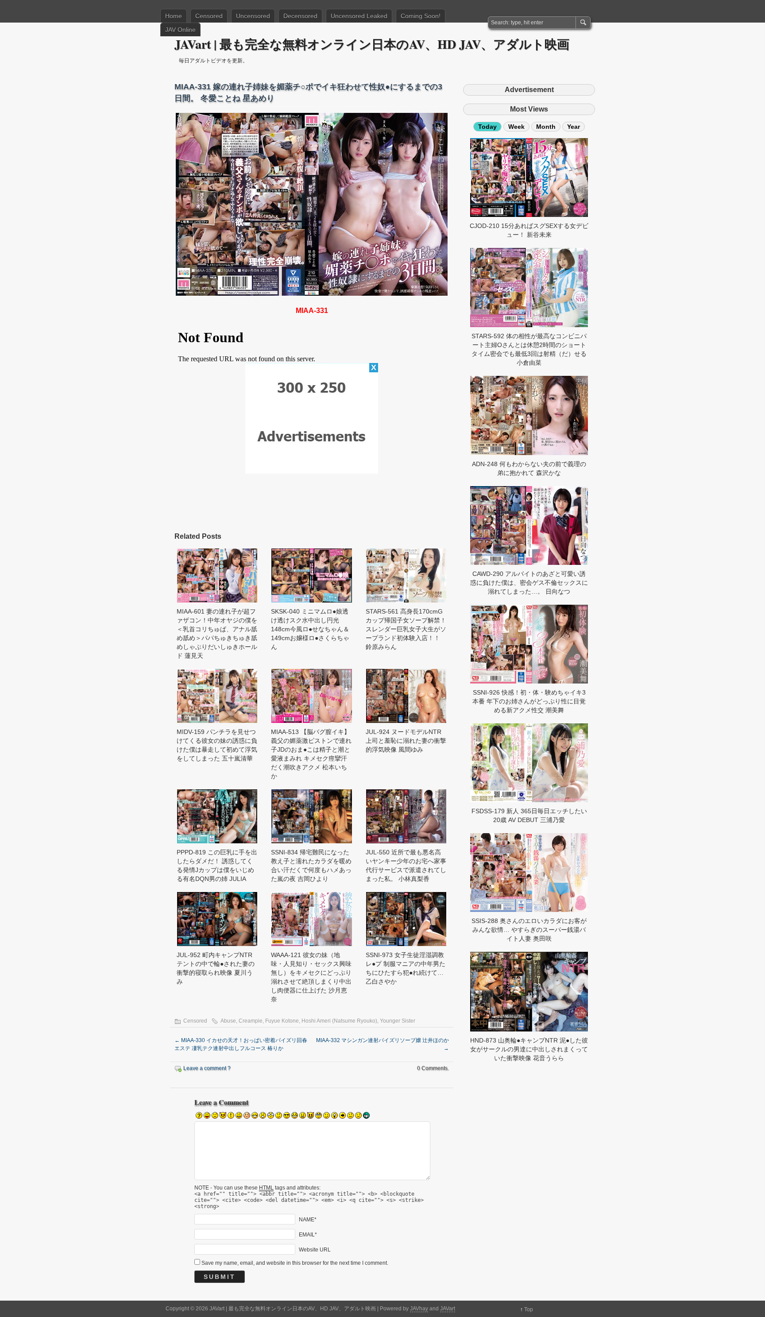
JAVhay (419, 1308)
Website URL (315, 1249)
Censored (209, 15)
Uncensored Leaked (359, 15)
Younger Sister (397, 1021)
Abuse (228, 1021)
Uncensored (253, 15)
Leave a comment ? (207, 1068)
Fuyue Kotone (282, 1021)
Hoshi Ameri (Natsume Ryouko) (339, 1021)
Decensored (300, 15)
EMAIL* (308, 1234)
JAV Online (180, 29)
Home (173, 15)
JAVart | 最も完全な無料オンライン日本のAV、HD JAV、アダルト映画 (371, 44)
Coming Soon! (420, 15)
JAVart (447, 1308)
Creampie (251, 1021)
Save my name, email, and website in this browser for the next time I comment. (294, 1263)
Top (528, 1309)
